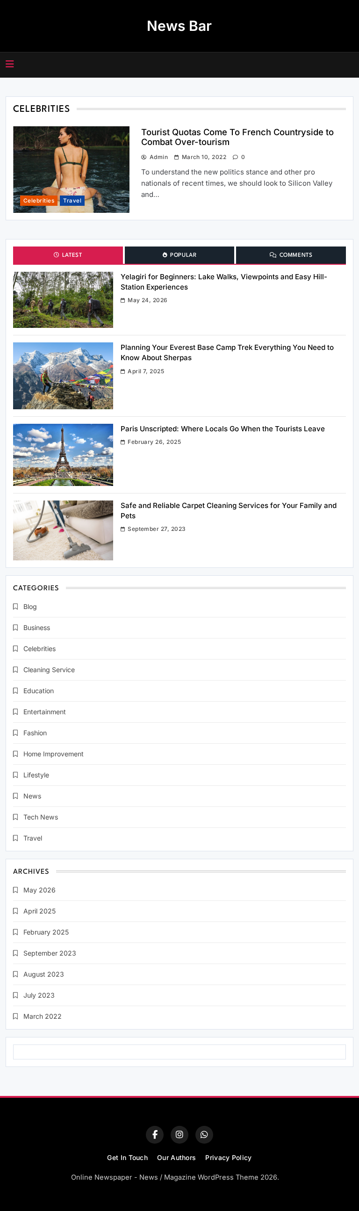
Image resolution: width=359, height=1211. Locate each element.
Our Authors (176, 1157)
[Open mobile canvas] (10, 64)
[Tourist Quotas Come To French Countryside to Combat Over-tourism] (63, 300)
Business (36, 627)
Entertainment (44, 712)
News (32, 796)
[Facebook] (155, 1135)
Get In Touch (127, 1157)
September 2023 (49, 953)
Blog (30, 606)
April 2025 (39, 911)
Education (38, 691)
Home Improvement (53, 754)
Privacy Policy (228, 1157)
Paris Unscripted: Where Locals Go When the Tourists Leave (223, 428)
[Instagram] (179, 1135)
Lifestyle (36, 775)
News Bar (179, 25)
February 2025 (46, 932)
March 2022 (42, 1016)
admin (159, 156)
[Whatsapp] (204, 1135)
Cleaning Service (49, 670)
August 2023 (43, 974)
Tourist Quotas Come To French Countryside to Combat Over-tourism (237, 137)
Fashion (35, 733)
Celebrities (38, 200)
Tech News (40, 817)
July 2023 (39, 995)
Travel (72, 200)
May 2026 (39, 890)
